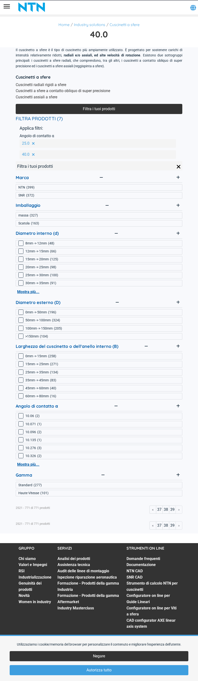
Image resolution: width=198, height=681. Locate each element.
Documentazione (141, 564)
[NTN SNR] (32, 7)
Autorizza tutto (99, 670)
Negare (99, 656)
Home (64, 24)
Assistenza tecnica (73, 564)
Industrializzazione (35, 577)
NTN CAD (135, 571)
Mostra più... (28, 292)
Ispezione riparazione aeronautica (87, 577)
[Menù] (7, 7)
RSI (22, 571)
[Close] (179, 167)
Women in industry (35, 602)
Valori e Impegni (33, 564)
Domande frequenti (143, 558)
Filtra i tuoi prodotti (99, 109)
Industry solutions (89, 24)
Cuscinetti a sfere (125, 24)
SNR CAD (134, 577)
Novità (24, 595)
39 (172, 509)
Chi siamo (27, 558)
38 (166, 509)
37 (159, 509)
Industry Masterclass (75, 608)
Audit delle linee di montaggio (83, 571)
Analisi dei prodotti (73, 558)
